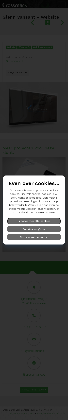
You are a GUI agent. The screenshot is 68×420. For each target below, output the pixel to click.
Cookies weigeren (34, 229)
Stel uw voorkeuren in (34, 237)
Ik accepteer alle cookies (34, 221)
